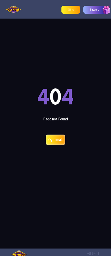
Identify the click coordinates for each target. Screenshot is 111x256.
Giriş (71, 10)
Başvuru (94, 10)
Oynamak (55, 139)
